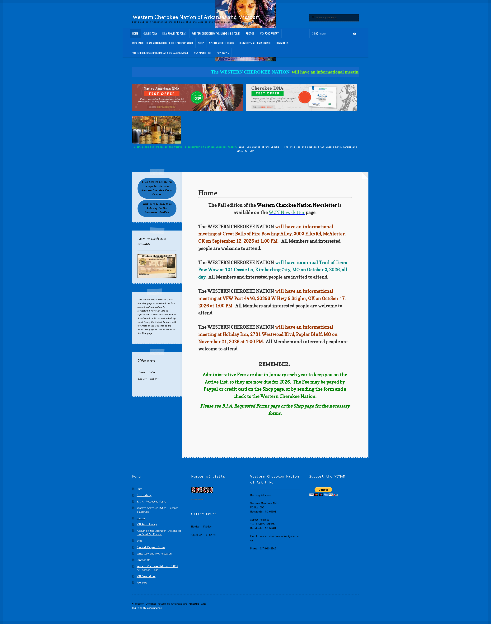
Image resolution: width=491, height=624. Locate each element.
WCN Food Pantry (269, 33)
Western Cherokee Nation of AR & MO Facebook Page (160, 53)
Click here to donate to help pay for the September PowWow (157, 208)
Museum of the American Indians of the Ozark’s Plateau (162, 43)
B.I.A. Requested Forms (174, 33)
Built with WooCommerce (147, 608)
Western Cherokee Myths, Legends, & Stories (216, 33)
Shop (201, 43)
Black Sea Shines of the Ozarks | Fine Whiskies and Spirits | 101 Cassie (286, 146)
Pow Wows (223, 53)
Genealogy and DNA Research (255, 43)
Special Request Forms (221, 43)
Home (135, 33)
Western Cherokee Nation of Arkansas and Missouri (196, 17)
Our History (150, 33)
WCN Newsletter (202, 53)
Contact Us (282, 43)
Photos (250, 33)
